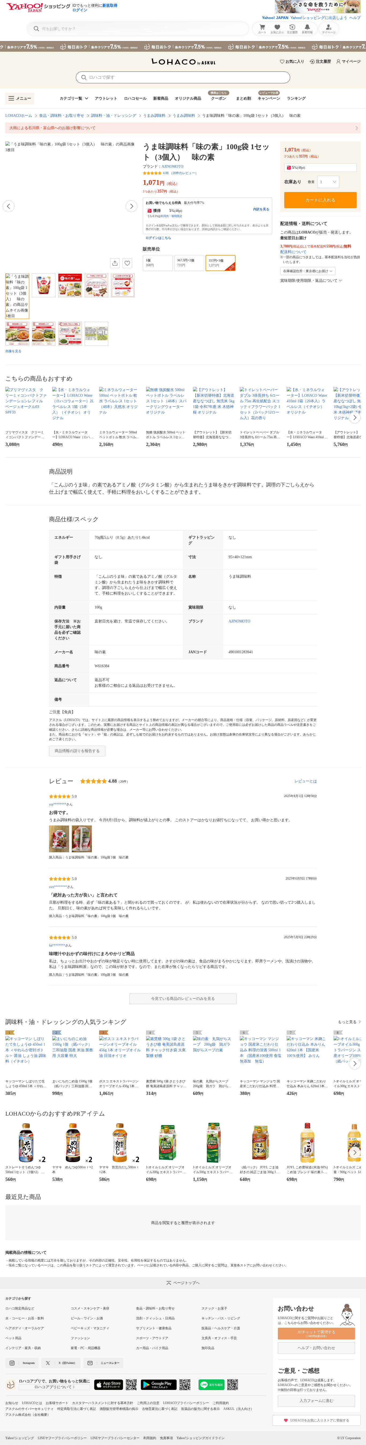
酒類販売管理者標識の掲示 (119, 1409)
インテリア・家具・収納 (23, 1348)
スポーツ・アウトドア (152, 1338)
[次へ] (131, 206)
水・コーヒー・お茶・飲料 (24, 1318)
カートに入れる (320, 200)
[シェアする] (115, 263)
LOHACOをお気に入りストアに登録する (319, 1420)
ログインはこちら (158, 238)
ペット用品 (13, 1338)
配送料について (293, 252)
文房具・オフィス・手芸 (219, 1338)
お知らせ (11, 1403)
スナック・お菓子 (214, 1308)
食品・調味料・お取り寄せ (61, 116)
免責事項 (166, 1438)
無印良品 (207, 1348)
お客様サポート (57, 1403)
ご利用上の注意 (148, 1403)
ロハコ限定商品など (19, 1308)
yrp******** (57, 804)
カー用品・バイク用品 (152, 1348)
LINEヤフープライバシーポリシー (62, 1438)
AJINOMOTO (172, 166)
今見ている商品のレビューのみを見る (183, 999)
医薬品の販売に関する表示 (200, 1409)
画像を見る (13, 351)
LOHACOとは (32, 1403)
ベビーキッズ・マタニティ (90, 1328)
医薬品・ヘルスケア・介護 (220, 1328)
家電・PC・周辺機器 (85, 1348)
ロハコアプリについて (53, 1387)
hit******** (57, 945)
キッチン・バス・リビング (220, 1318)
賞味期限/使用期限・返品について (309, 281)
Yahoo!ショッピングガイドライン (201, 1438)
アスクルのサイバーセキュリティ (29, 1409)
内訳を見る (261, 209)
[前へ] (8, 206)
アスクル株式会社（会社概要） (27, 1415)
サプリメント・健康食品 (153, 1328)
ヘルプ (355, 18)
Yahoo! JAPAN (275, 18)
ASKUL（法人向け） (238, 1409)
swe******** (58, 887)
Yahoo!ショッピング (19, 1438)
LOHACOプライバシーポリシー (186, 1403)
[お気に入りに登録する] (127, 263)
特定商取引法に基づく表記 (76, 1409)
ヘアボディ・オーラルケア (24, 1328)
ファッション (80, 1338)
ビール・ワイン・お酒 (87, 1318)
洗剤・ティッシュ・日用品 (155, 1318)
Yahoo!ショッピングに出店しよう (318, 18)
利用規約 (149, 1438)
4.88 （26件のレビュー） (180, 173)
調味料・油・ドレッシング (113, 116)
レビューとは (305, 781)
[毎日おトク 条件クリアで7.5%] (183, 46)
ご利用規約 (221, 1403)
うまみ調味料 (154, 116)
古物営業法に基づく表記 (159, 1409)
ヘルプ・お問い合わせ (316, 1348)
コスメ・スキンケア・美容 (90, 1308)
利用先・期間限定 (171, 216)
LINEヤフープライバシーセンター (115, 1438)
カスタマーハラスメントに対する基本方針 (102, 1403)
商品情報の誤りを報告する (77, 751)
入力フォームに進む (316, 1401)
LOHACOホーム (18, 116)
